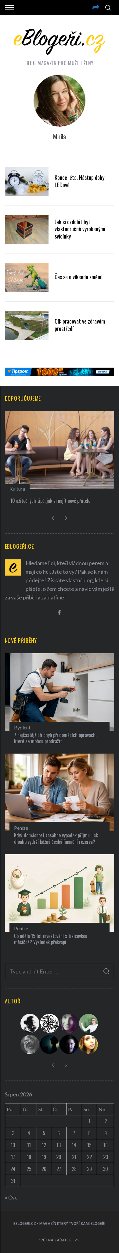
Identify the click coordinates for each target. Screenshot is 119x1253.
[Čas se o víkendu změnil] (27, 277)
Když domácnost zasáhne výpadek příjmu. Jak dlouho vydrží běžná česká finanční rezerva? (56, 838)
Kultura (17, 488)
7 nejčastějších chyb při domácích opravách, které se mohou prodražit (55, 738)
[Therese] (30, 1044)
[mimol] (50, 1044)
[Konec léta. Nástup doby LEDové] (27, 181)
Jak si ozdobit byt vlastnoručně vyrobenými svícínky (80, 228)
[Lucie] (69, 1023)
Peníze (21, 828)
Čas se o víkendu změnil (79, 276)
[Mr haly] (89, 1023)
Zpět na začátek (54, 1240)
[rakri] (30, 1023)
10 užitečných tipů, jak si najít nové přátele (50, 500)
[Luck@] (89, 1044)
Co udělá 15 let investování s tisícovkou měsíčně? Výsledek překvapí (50, 939)
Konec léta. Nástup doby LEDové (79, 181)
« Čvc (11, 1197)
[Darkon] (50, 1023)
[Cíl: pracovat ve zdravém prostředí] (27, 325)
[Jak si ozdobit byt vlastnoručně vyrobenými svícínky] (27, 229)
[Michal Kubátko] (69, 1044)
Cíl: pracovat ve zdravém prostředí (80, 324)
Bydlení (22, 727)
